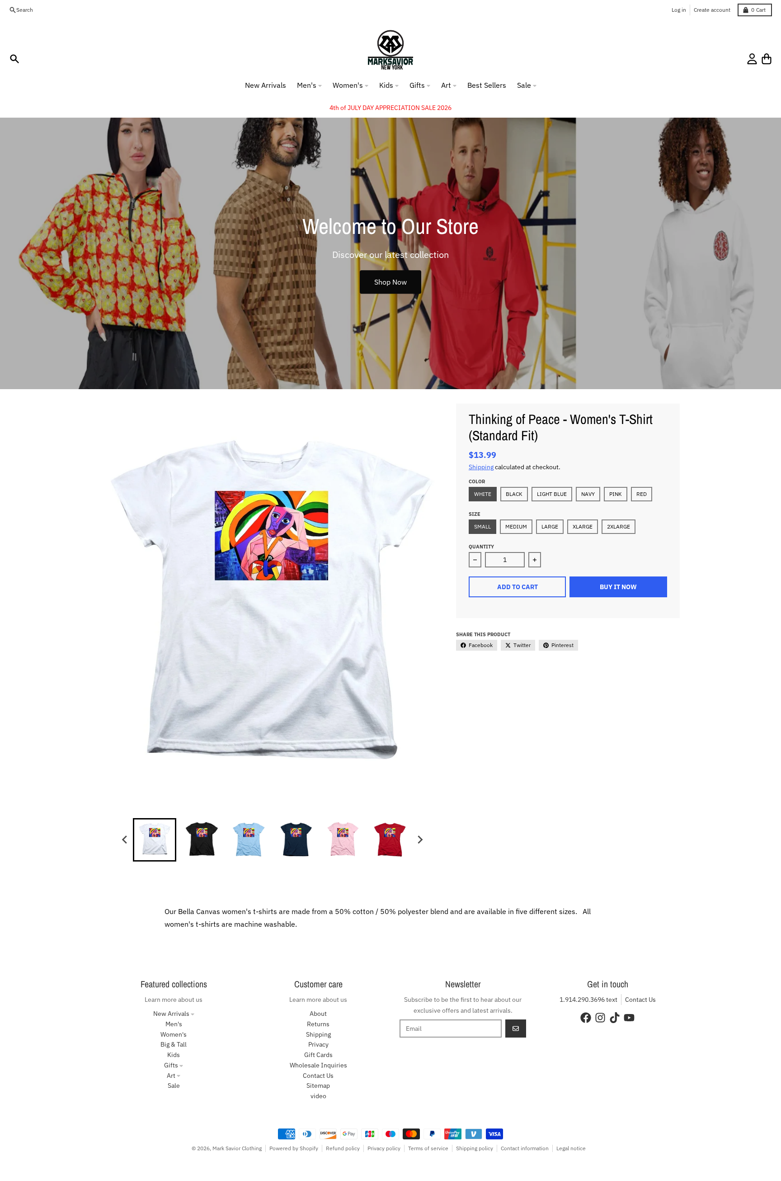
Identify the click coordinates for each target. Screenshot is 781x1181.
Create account (712, 9)
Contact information (525, 1148)
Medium (516, 526)
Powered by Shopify (293, 1148)
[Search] (14, 58)
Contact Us (640, 999)
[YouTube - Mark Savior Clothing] (629, 1017)
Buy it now (618, 587)
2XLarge (618, 526)
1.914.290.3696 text (588, 999)
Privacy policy (383, 1148)
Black (514, 493)
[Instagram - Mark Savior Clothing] (600, 1017)
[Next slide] (419, 840)
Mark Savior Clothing (237, 1148)
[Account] (752, 58)
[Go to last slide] (124, 840)
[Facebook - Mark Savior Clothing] (585, 1017)
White (482, 493)
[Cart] (766, 58)
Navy (588, 493)
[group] (154, 840)
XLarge (583, 526)
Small (482, 526)
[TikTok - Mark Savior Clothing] (614, 1017)
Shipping (481, 467)
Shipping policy (474, 1148)
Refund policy (343, 1148)
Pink (615, 493)
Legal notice (571, 1148)
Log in (679, 9)
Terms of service (428, 1148)
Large (549, 526)
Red (641, 493)
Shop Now (390, 281)
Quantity (481, 546)
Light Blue (552, 493)
